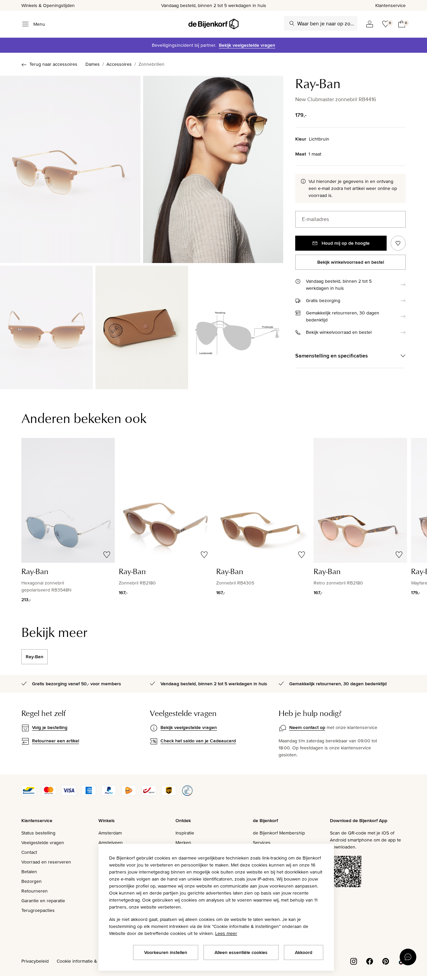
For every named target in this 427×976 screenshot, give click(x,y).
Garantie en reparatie (43, 900)
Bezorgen (31, 881)
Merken (183, 842)
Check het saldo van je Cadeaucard (198, 740)
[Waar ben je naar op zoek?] (292, 23)
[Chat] (408, 957)
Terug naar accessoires (53, 64)
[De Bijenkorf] (213, 24)
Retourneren (34, 891)
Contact (29, 852)
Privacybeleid (35, 961)
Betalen (29, 871)
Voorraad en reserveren (46, 862)
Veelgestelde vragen (42, 842)
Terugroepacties (38, 910)
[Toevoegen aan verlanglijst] (398, 243)
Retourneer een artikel (55, 740)
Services (262, 842)
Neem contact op (307, 727)
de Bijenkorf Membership (279, 832)
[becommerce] (187, 794)
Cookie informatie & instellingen (89, 961)
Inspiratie (184, 832)
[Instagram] (354, 960)
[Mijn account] (370, 24)
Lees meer (226, 933)
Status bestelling (38, 832)
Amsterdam (110, 832)
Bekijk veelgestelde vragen (247, 45)
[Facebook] (370, 960)
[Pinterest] (386, 960)
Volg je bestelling (49, 727)
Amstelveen (110, 842)
